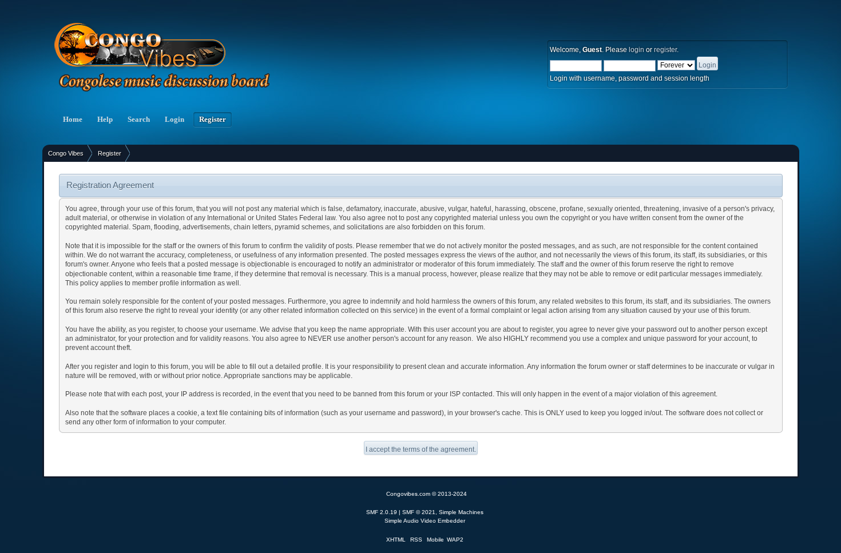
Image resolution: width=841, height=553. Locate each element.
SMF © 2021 (418, 512)
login (636, 50)
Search (139, 120)
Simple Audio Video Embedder (424, 521)
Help (105, 120)
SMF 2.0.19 (381, 512)
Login (174, 120)
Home (72, 120)
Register (212, 120)
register (665, 50)
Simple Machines (461, 512)
